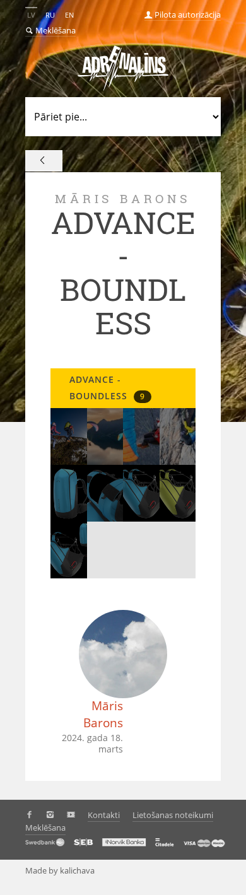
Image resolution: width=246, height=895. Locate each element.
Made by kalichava (60, 870)
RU (50, 15)
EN (69, 15)
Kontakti (104, 815)
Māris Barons (103, 714)
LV (31, 15)
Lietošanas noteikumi (172, 815)
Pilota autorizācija (187, 14)
